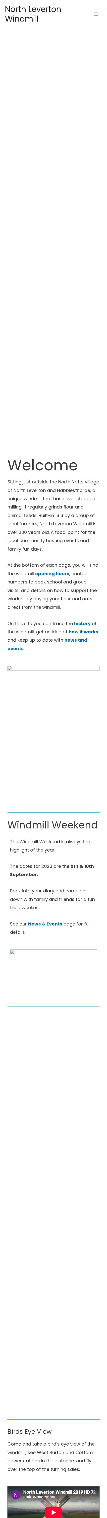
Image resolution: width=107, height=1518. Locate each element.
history (82, 623)
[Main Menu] (96, 14)
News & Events (45, 924)
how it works (83, 632)
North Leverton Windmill (33, 14)
